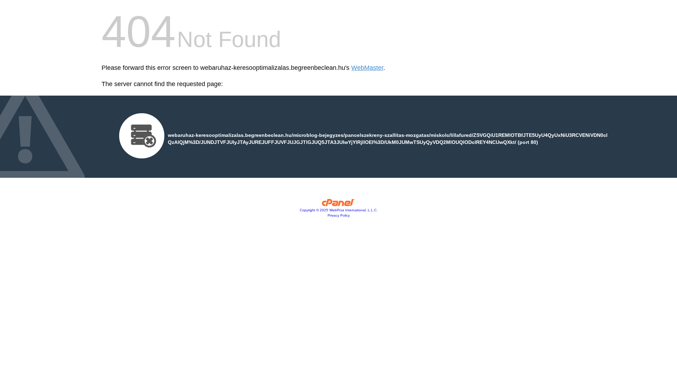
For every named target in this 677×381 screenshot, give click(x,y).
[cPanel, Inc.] (338, 204)
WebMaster (367, 67)
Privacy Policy (339, 215)
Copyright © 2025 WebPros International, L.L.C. (339, 210)
